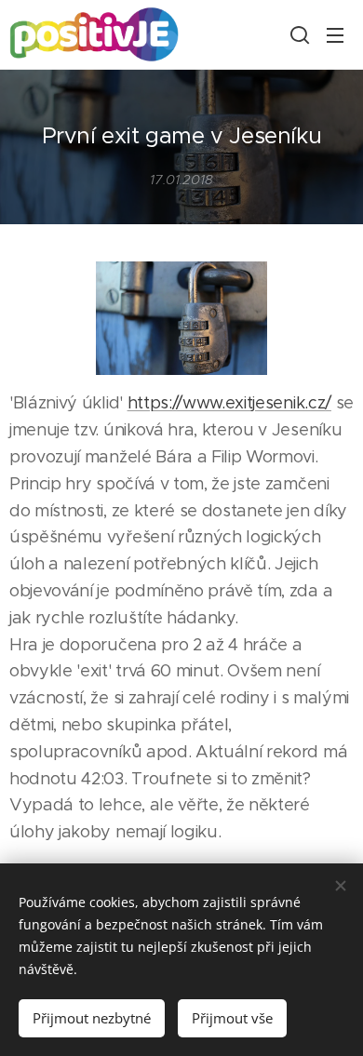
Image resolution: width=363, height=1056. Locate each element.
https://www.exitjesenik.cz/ (229, 403)
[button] (297, 34)
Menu (335, 34)
